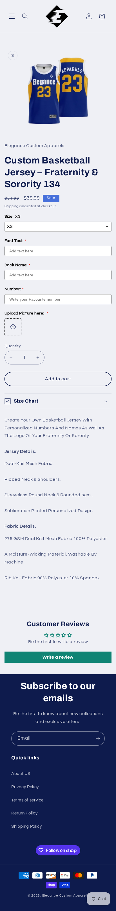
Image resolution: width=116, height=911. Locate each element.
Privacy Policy (25, 787)
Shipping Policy (26, 826)
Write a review (58, 657)
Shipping (12, 206)
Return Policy (24, 813)
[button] (11, 16)
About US (20, 774)
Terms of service (27, 800)
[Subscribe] (98, 738)
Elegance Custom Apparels (65, 895)
